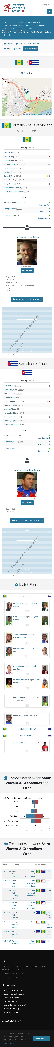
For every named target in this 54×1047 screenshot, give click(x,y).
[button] (26, 91)
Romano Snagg (19, 648)
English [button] (47, 5)
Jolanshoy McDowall (21, 679)
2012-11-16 (7, 902)
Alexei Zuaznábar (20, 634)
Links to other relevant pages (14, 990)
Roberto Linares (19, 637)
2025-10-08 (7, 871)
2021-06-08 (7, 890)
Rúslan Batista (18, 603)
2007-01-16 (7, 922)
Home (37, 864)
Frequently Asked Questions (14, 994)
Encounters (32, 49)
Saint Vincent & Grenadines (29, 44)
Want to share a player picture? (15, 1005)
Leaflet (27, 114)
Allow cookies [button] (42, 1039)
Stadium (15, 864)
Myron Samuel (19, 697)
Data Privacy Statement (12, 1012)
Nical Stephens (19, 617)
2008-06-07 (7, 912)
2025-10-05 (7, 880)
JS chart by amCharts (27, 801)
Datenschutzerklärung (11, 1009)
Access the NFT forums (12, 998)
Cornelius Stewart (20, 743)
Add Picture (27, 270)
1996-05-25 (7, 931)
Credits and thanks (10, 1001)
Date (5, 864)
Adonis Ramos (18, 666)
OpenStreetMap (37, 114)
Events (19, 49)
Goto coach (28, 299)
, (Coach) (27, 236)
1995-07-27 (7, 941)
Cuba (8, 49)
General (9, 44)
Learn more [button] (9, 1043)
